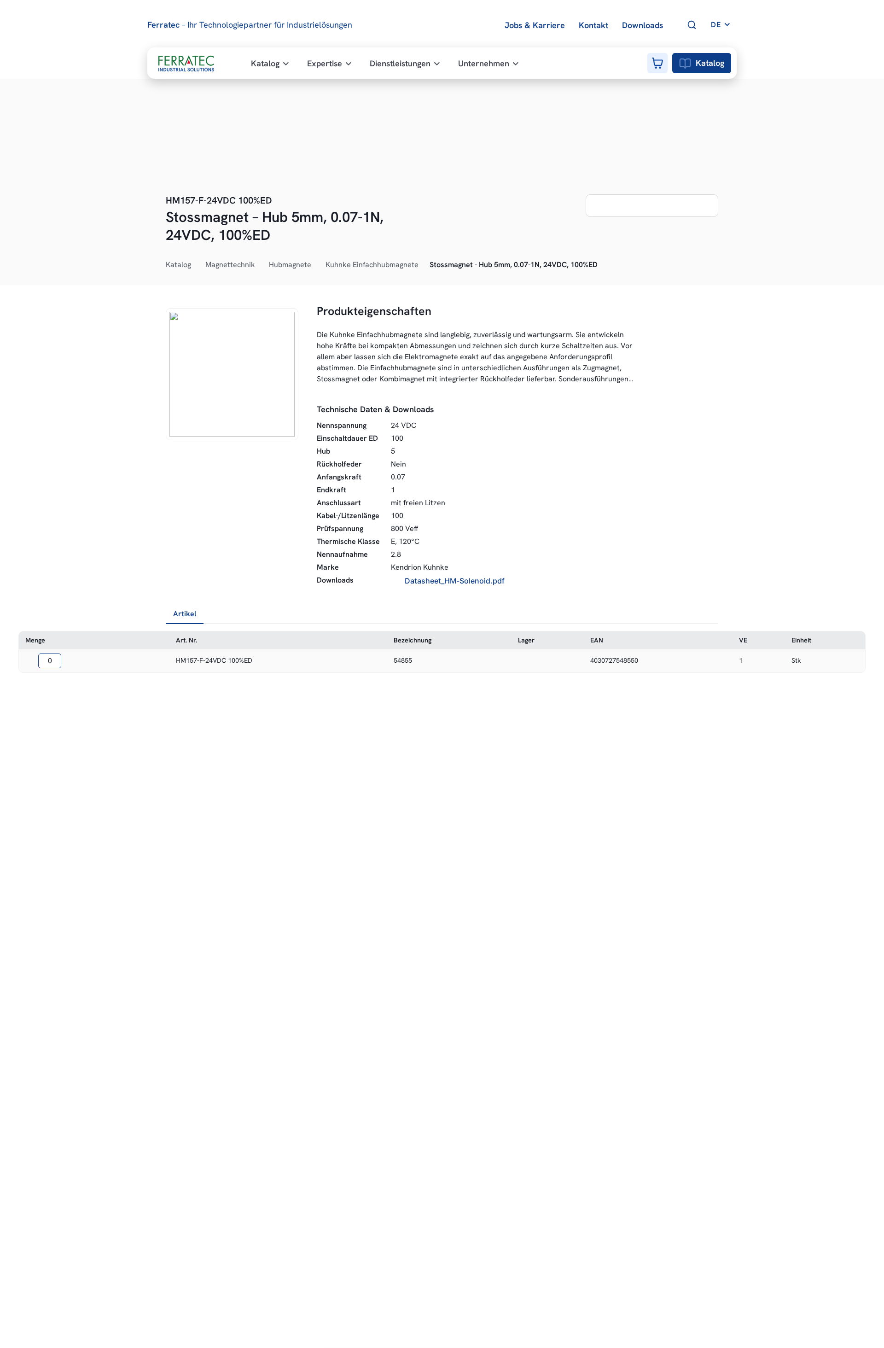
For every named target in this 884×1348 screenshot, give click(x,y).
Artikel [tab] (184, 614)
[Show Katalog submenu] (196, 265)
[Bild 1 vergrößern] (232, 374)
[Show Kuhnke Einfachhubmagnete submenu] (424, 265)
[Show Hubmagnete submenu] (316, 265)
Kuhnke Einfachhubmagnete (372, 264)
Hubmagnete (290, 264)
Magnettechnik (230, 264)
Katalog (710, 63)
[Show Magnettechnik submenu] (260, 265)
